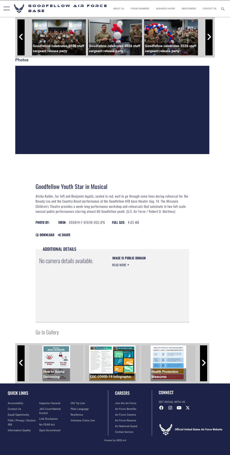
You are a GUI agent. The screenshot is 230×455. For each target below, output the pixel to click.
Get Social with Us (172, 402)
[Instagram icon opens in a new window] (170, 407)
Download (46, 234)
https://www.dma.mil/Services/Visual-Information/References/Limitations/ (134, 300)
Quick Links (18, 393)
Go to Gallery (47, 332)
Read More (119, 265)
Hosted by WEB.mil (115, 440)
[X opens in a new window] (187, 407)
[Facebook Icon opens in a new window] (161, 407)
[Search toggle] (223, 8)
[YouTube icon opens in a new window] (179, 407)
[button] (6, 8)
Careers (122, 393)
